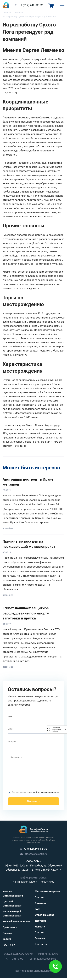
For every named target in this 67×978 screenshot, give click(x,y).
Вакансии (41, 903)
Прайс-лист (10, 927)
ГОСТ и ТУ (9, 944)
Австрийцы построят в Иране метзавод (28, 481)
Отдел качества (44, 914)
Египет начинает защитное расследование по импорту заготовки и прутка (26, 613)
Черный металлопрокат (17, 921)
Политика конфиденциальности (33, 970)
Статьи (39, 897)
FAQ (37, 909)
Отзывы (40, 938)
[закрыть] (65, 729)
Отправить (33, 801)
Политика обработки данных (56, 729)
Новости (40, 926)
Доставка (40, 920)
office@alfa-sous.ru (36, 853)
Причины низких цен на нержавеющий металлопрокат (29, 543)
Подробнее (8, 528)
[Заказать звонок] (55, 966)
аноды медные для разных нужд (31, 191)
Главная (7, 933)
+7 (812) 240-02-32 (31, 5)
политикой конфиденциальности (43, 792)
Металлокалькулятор (48, 891)
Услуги (7, 939)
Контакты (41, 944)
